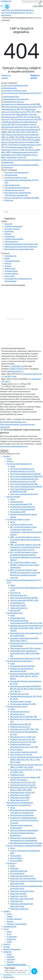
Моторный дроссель (18, 595)
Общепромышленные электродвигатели (21, 244)
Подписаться (9, 218)
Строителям (10, 236)
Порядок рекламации (13, 226)
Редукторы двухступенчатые (21, 876)
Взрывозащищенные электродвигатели (21, 246)
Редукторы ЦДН (16, 901)
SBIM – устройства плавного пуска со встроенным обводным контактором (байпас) (25, 539)
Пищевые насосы (17, 775)
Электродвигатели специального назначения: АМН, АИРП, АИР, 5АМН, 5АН (25, 653)
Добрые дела (10, 268)
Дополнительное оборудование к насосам (19, 114)
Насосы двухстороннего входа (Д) (23, 752)
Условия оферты (11, 273)
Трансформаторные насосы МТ (19, 147)
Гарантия (8, 224)
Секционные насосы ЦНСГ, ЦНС (23, 782)
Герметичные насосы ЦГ (20, 727)
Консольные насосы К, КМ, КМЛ (23, 742)
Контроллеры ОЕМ (17, 512)
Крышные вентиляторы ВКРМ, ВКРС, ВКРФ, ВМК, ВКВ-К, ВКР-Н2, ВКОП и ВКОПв (25, 676)
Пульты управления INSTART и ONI (24, 600)
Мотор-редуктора (17, 873)
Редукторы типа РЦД (18, 896)
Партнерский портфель (16, 964)
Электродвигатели (11, 96)
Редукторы (8, 167)
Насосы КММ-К (16, 861)
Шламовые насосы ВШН (20, 797)
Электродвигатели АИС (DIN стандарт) (25, 648)
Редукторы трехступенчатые (21, 899)
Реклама (10, 962)
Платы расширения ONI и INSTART (24, 598)
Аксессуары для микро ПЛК (21, 504)
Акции (7, 258)
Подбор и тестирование (16, 924)
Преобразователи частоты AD (22, 471)
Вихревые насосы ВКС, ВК (13, 109)
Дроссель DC (15, 593)
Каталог (6, 456)
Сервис (6, 911)
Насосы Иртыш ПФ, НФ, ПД (21, 754)
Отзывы (8, 266)
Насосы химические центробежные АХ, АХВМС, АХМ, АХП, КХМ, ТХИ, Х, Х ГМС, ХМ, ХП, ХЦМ (20, 132)
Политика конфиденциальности (13, 422)
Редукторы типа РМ (18, 893)
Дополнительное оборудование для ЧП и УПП (22, 93)
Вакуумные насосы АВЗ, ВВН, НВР (23, 716)
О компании (12, 936)
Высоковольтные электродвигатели (19, 249)
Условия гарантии (14, 919)
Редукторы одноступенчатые (22, 891)
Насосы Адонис (22, 124)
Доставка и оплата (12, 229)
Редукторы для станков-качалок (23, 878)
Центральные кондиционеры (22, 815)
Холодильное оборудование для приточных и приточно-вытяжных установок (24, 820)
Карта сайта (9, 276)
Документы (9, 231)
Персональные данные (9, 424)
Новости (8, 263)
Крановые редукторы (18, 871)
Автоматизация (9, 88)
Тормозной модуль (18, 605)
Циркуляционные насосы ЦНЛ (24, 152)
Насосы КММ (15, 856)
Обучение (11, 959)
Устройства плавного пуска (14, 90)
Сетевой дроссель (17, 603)
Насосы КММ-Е (16, 858)
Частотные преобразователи (15, 85)
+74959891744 (5, 1)
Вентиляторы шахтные (19, 694)
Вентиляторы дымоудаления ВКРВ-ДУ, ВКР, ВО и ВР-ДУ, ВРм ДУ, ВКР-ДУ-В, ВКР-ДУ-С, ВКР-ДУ (26, 688)
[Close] (39, 3)
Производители (11, 271)
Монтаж (8, 234)
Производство (10, 256)
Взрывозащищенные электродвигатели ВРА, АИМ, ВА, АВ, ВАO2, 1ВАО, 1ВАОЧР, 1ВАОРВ (26, 628)
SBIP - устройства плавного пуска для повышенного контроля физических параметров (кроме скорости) (25, 547)
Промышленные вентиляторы (15, 99)
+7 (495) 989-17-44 (17, 366)
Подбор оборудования (14, 239)
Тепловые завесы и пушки (20, 701)
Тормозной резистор (18, 608)
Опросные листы (11, 241)
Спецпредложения (12, 261)
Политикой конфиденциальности (13, 446)
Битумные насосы (8, 104)
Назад (9, 459)
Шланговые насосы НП (16, 157)
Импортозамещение (11, 949)
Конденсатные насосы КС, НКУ (22, 739)
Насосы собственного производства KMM (20, 165)
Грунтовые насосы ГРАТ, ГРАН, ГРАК (25, 112)
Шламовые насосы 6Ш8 (11, 155)
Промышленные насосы (13, 102)
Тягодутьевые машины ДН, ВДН (23, 704)
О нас (5, 929)
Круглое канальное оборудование (24, 830)
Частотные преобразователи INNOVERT (26, 476)
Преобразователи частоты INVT (23, 481)
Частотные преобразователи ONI (23, 494)
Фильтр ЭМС (15, 610)
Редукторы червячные (19, 909)
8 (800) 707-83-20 (17, 369)
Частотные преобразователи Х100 (24, 479)
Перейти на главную (6, 76)
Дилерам (7, 952)
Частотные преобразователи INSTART (25, 474)
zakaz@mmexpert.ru (15, 371)
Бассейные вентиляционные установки (26, 843)
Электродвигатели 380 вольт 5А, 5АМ (25, 658)
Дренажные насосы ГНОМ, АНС (14, 117)
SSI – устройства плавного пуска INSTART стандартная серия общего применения (24, 565)
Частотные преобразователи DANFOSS (26, 486)
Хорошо (4, 451)
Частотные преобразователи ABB (23, 484)
